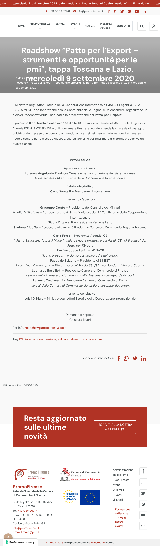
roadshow (71, 339)
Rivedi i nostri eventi (121, 482)
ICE (21, 339)
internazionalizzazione (40, 339)
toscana (85, 339)
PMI (60, 339)
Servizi (60, 23)
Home (21, 26)
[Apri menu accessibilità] (8, 537)
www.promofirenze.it (76, 542)
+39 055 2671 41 (28, 510)
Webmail (118, 489)
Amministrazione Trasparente (122, 472)
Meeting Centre (106, 26)
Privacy (117, 495)
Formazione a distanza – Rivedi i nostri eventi (122, 517)
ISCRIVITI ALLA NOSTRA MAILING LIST (115, 427)
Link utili (118, 499)
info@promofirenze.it (26, 528)
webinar (98, 339)
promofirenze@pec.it (26, 532)
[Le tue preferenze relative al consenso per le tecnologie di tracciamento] (20, 542)
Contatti (123, 26)
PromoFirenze (40, 23)
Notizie (90, 26)
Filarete (109, 542)
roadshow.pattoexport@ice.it (45, 328)
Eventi (75, 23)
